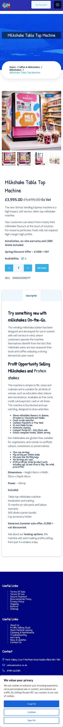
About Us (14, 625)
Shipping (14, 604)
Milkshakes (15, 70)
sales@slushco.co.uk (17, 665)
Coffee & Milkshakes (29, 67)
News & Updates (18, 640)
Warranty (15, 637)
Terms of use (17, 594)
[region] (31, 701)
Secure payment (18, 596)
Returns (14, 606)
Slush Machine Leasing (21, 630)
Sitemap (14, 609)
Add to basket (41, 268)
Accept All (31, 703)
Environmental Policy (20, 599)
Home (12, 67)
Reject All (31, 720)
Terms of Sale (17, 591)
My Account (41, 4)
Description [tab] (31, 295)
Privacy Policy (17, 601)
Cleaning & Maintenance (22, 632)
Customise (32, 712)
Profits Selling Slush (20, 627)
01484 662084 (13, 670)
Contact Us (16, 642)
